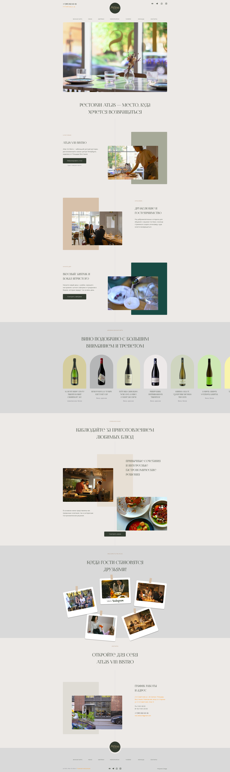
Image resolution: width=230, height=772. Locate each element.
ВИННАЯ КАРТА (77, 19)
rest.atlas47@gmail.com (143, 716)
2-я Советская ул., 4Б (69, 6)
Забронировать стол (74, 161)
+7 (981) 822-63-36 (70, 4)
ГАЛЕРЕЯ (128, 19)
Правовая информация (83, 768)
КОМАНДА (141, 19)
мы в (109, 601)
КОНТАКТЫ (154, 19)
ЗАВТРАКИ (101, 19)
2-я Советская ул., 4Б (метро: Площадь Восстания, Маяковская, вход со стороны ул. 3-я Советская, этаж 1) (150, 699)
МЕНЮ (90, 19)
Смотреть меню (115, 534)
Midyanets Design (162, 768)
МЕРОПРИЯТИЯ (114, 19)
